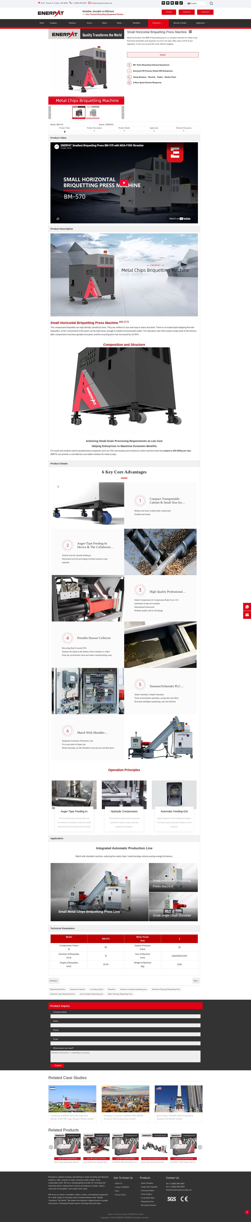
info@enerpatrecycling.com (181, 1190)
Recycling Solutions (148, 1205)
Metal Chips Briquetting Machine (66, 1162)
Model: (53, 124)
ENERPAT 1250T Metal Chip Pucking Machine (183, 1162)
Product (140, 1214)
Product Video (64, 128)
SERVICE (186, 12)
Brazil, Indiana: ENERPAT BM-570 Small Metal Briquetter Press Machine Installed (175, 1117)
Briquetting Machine (57, 989)
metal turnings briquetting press (91, 994)
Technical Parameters (184, 128)
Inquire (163, 55)
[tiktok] (181, 3)
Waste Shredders (147, 1183)
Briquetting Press (147, 1202)
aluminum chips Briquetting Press (62, 994)
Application (154, 128)
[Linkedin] (167, 3)
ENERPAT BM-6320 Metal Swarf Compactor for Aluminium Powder (125, 1162)
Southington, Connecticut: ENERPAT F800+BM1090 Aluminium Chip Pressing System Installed (123, 1117)
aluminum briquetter (77, 989)
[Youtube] (172, 3)
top (247, 1212)
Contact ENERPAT (122, 1187)
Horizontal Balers (147, 1191)
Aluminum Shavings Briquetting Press (166, 989)
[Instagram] (176, 3)
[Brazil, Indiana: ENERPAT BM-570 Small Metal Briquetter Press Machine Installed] (178, 1098)
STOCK (169, 12)
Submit (58, 1065)
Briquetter (111, 989)
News (117, 1191)
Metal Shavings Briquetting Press (120, 994)
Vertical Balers (146, 1194)
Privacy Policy (120, 1195)
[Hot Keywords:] (211, 3)
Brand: (102, 124)
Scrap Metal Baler (148, 1198)
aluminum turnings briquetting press (133, 989)
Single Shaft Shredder (149, 1187)
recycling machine (96, 989)
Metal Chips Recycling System (152, 1162)
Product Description (94, 128)
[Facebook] (163, 3)
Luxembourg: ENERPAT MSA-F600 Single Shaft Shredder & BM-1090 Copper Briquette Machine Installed (71, 1117)
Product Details (124, 128)
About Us (118, 1183)
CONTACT (205, 12)
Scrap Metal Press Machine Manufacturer (96, 1162)
